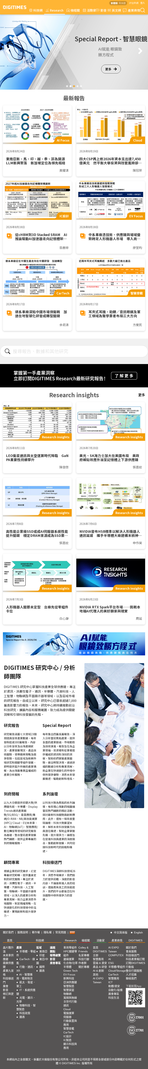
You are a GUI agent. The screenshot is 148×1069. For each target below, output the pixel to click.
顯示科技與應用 (70, 1045)
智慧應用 (98, 959)
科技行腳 (83, 959)
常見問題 (60, 932)
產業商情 (134, 10)
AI (109, 959)
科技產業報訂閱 (135, 959)
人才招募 (131, 974)
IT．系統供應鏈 (25, 991)
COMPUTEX (116, 955)
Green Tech (70, 970)
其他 (95, 974)
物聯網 (67, 993)
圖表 (22, 1016)
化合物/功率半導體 (70, 964)
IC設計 (67, 1036)
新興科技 (68, 978)
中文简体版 (120, 932)
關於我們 (8, 932)
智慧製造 (68, 986)
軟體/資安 (114, 986)
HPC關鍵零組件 (70, 953)
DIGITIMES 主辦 (100, 953)
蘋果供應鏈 (8, 964)
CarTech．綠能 (25, 961)
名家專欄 (83, 955)
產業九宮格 (8, 972)
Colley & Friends (83, 949)
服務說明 (22, 932)
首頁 (9, 940)
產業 (19, 947)
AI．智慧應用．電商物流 (24, 976)
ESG (111, 962)
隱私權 (48, 932)
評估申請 (133, 2)
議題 (52, 947)
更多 (108, 74)
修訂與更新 (8, 995)
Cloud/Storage (117, 970)
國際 (42, 966)
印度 (42, 955)
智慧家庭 (68, 989)
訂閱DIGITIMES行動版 (135, 964)
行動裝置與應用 (70, 1022)
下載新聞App (133, 986)
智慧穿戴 (68, 1028)
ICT (110, 982)
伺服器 (67, 1016)
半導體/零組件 (116, 966)
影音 (101, 10)
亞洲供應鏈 (70, 982)
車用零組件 (70, 947)
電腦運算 (68, 1013)
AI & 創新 (98, 970)
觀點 (52, 951)
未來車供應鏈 (8, 957)
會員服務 (131, 951)
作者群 (82, 962)
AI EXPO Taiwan (98, 980)
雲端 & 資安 (100, 962)
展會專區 (55, 962)
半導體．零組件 (26, 953)
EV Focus (69, 974)
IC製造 (67, 1040)
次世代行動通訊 (70, 1003)
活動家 (91, 10)
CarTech (68, 1032)
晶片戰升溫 (8, 949)
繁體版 (114, 3)
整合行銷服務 (134, 970)
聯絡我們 (131, 978)
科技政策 (24, 1013)
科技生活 (113, 997)
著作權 (36, 932)
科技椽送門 (8, 980)
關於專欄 (83, 966)
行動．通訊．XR (26, 968)
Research (56, 10)
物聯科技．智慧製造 (26, 1007)
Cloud (67, 1009)
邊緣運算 (68, 959)
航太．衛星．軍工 (26, 984)
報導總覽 (55, 955)
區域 (39, 947)
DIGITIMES (135, 940)
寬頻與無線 (70, 997)
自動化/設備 (115, 989)
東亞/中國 (42, 961)
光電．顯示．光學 (26, 999)
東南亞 (43, 951)
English (138, 932)
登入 (142, 2)
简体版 (122, 3)
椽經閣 (75, 10)
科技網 (38, 10)
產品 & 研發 (100, 966)
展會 (5, 986)
